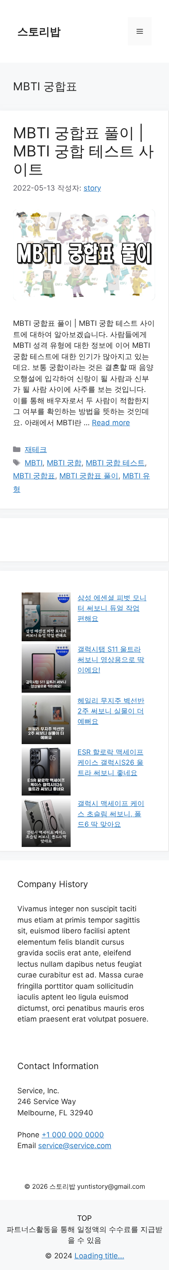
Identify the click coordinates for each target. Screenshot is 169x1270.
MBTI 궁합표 (34, 475)
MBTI (33, 462)
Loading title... (99, 1255)
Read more (111, 422)
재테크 (36, 449)
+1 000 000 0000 (73, 1134)
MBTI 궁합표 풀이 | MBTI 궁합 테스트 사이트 (83, 151)
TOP (84, 1218)
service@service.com (74, 1145)
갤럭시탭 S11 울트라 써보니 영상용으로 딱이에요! (111, 659)
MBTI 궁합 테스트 (115, 462)
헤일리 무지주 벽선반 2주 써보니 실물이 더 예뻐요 (111, 711)
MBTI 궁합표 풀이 (88, 475)
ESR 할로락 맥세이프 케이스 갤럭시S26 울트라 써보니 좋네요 (110, 762)
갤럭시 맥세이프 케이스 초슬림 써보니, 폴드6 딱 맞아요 (111, 813)
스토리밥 (39, 31)
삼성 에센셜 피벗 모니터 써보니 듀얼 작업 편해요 (112, 608)
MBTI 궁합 (64, 462)
